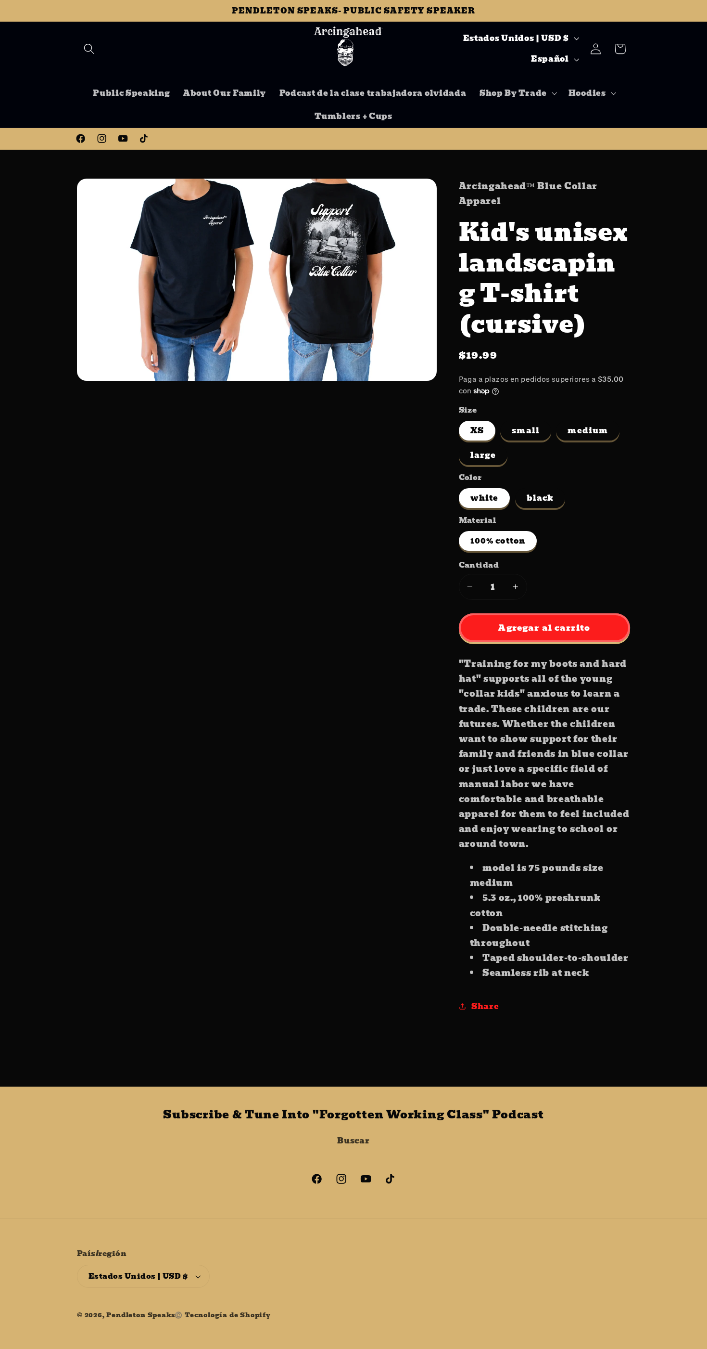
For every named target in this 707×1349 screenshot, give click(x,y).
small (526, 430)
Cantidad (479, 565)
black (540, 498)
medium (588, 430)
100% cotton (498, 540)
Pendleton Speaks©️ (144, 1315)
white (484, 498)
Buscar (353, 1140)
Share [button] (485, 1006)
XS (477, 430)
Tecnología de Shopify (228, 1315)
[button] (89, 49)
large (483, 455)
